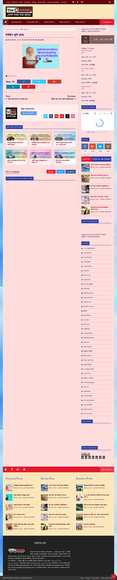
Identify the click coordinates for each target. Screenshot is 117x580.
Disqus (60, 172)
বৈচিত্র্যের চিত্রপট (88, 364)
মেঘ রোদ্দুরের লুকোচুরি (88, 369)
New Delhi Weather (87, 68)
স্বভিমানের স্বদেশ (88, 409)
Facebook (70, 172)
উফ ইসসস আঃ (87, 275)
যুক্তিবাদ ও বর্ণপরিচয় (88, 378)
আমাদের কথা (14, 2)
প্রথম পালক (86, 342)
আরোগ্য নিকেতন (88, 266)
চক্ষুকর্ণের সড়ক (87, 280)
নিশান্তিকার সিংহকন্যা (89, 338)
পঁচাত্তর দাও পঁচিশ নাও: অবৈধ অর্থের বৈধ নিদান (96, 514)
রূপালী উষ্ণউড (87, 391)
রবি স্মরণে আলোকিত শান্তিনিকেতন (100, 186)
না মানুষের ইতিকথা (88, 333)
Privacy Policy (42, 2)
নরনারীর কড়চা (87, 329)
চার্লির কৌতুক (87, 289)
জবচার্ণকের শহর (87, 302)
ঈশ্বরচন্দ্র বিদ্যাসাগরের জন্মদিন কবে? (23, 485)
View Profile (29, 113)
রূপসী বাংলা (86, 387)
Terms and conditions (53, 2)
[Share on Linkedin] (13, 87)
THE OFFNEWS (7, 578)
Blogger (51, 172)
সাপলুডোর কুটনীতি (88, 405)
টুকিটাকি (85, 311)
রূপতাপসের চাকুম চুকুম (89, 382)
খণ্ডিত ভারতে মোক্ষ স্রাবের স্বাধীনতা (100, 165)
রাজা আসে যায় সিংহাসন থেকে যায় (99, 175)
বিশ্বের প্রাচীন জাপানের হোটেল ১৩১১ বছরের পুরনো (64, 143)
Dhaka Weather (86, 86)
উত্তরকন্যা (86, 271)
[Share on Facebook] (24, 82)
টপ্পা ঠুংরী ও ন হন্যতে (88, 306)
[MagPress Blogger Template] (19, 12)
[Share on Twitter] (39, 82)
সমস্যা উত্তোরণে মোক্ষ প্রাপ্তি (21, 505)
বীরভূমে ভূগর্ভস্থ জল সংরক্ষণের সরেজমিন (94, 485)
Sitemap (34, 2)
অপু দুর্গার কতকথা (88, 257)
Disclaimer (27, 2)
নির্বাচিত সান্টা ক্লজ (15, 35)
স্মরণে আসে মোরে (88, 414)
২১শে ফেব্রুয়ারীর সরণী (89, 248)
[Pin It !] (28, 87)
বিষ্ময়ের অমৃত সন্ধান (88, 360)
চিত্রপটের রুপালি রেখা (89, 293)
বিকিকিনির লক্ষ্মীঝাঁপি (88, 351)
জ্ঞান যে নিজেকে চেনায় (19, 514)
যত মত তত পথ (87, 373)
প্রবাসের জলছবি (87, 347)
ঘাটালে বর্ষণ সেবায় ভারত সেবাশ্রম (99, 196)
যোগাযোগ (21, 2)
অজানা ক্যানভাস (15, 29)
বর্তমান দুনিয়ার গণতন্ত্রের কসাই (21, 495)
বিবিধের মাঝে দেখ (88, 356)
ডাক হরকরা (86, 320)
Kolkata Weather (86, 50)
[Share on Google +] (54, 82)
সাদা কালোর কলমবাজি (89, 400)
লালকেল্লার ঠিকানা (88, 396)
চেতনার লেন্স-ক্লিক (88, 297)
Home (8, 2)
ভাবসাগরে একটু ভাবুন (89, 524)
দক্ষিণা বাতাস (87, 324)
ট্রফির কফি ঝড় (87, 315)
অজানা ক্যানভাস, (40, 40)
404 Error (63, 2)
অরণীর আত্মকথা (87, 262)
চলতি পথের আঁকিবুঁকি (88, 284)
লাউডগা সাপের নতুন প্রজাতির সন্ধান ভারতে (95, 505)
